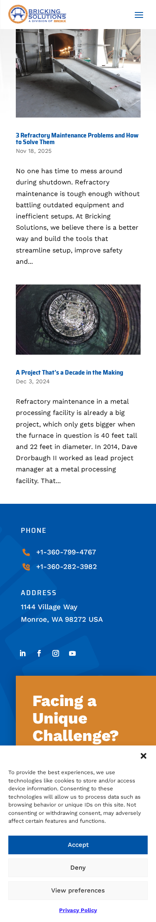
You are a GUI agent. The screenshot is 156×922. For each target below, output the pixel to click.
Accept (78, 844)
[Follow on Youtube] (72, 653)
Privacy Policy (78, 910)
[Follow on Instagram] (55, 653)
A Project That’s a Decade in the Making (69, 372)
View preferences (78, 890)
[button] (143, 756)
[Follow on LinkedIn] (22, 653)
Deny (78, 867)
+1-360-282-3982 (66, 566)
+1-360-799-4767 (66, 552)
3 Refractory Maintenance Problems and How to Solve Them (77, 138)
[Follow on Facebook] (39, 653)
